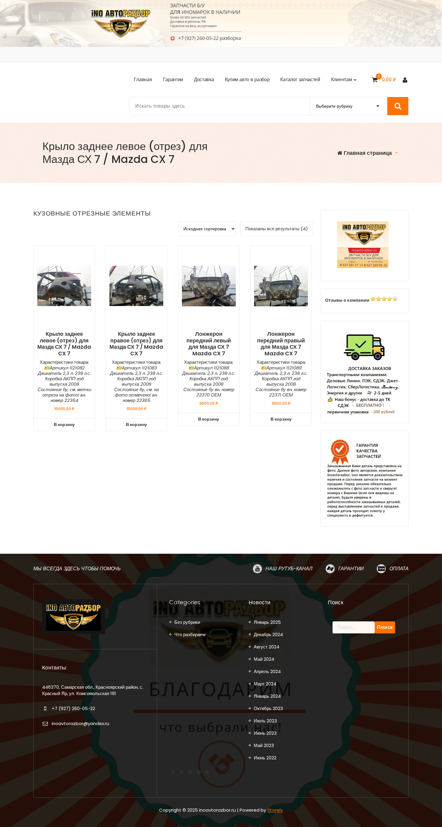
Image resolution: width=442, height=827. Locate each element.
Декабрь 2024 (268, 634)
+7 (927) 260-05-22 (73, 708)
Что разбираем (189, 634)
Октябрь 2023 (268, 708)
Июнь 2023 (265, 733)
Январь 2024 (267, 696)
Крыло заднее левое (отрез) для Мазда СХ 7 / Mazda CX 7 (64, 344)
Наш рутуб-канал (289, 568)
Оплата (399, 568)
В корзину (64, 424)
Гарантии (351, 568)
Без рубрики (187, 622)
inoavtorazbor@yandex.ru (80, 723)
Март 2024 (265, 684)
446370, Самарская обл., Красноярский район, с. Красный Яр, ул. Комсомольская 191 (92, 690)
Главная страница (367, 153)
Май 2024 (264, 659)
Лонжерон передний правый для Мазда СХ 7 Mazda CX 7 (281, 344)
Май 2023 (264, 745)
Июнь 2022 (265, 758)
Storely (275, 810)
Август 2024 (266, 647)
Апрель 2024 (267, 671)
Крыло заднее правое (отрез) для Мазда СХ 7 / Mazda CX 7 (136, 344)
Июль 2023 (265, 721)
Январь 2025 (267, 622)
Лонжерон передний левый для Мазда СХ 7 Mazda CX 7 (208, 344)
